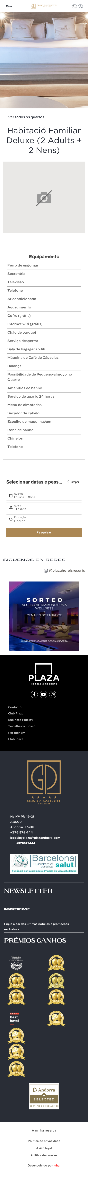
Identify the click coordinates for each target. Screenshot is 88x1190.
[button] (5, 616)
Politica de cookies (44, 1155)
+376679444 (25, 843)
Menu (9, 6)
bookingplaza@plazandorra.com (35, 838)
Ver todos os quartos (26, 117)
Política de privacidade (44, 1141)
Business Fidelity (20, 720)
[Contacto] (74, 6)
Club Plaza (15, 713)
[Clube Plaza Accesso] (80, 6)
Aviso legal (44, 1148)
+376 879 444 (21, 832)
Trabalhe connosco (21, 726)
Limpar (75, 482)
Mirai (56, 1165)
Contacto (14, 707)
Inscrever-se (17, 909)
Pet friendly (16, 733)
